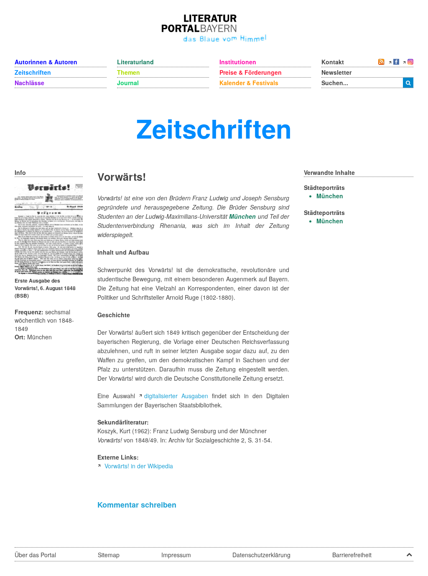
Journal (128, 82)
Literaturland (135, 62)
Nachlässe (29, 82)
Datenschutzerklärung (261, 555)
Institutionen (237, 62)
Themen (128, 72)
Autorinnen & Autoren (46, 62)
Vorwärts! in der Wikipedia (138, 466)
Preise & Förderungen (250, 72)
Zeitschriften (33, 72)
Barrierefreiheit (352, 555)
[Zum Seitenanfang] (409, 552)
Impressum (176, 555)
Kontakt (332, 62)
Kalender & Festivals (248, 82)
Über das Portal (35, 555)
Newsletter (336, 72)
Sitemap (109, 555)
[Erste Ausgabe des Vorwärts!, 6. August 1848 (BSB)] (49, 228)
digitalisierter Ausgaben (176, 396)
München (242, 216)
